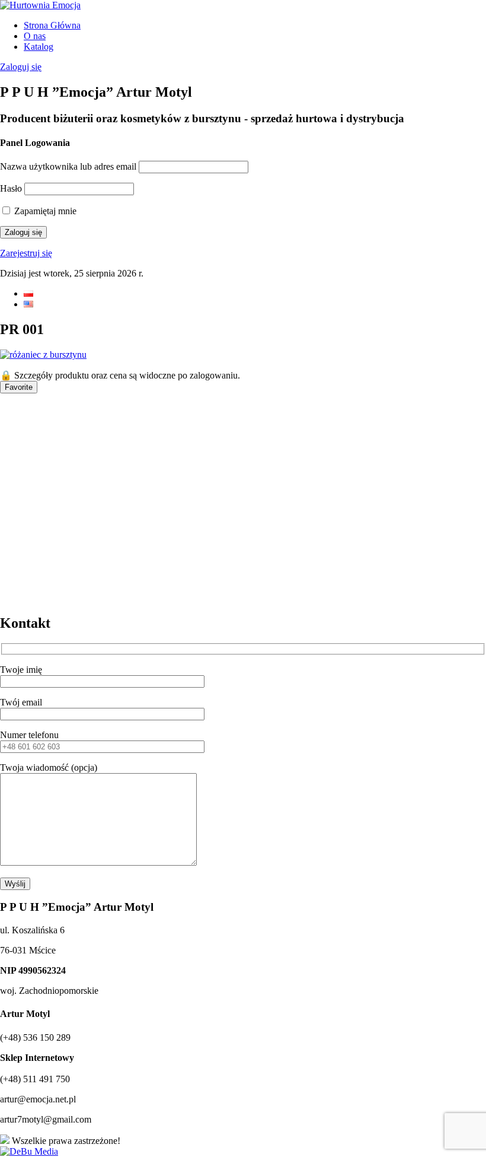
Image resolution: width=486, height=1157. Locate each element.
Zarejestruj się (26, 253)
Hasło (11, 188)
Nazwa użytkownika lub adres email (68, 166)
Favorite (19, 387)
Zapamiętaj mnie (44, 211)
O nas (35, 36)
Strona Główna (52, 25)
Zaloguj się (20, 67)
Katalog (38, 47)
